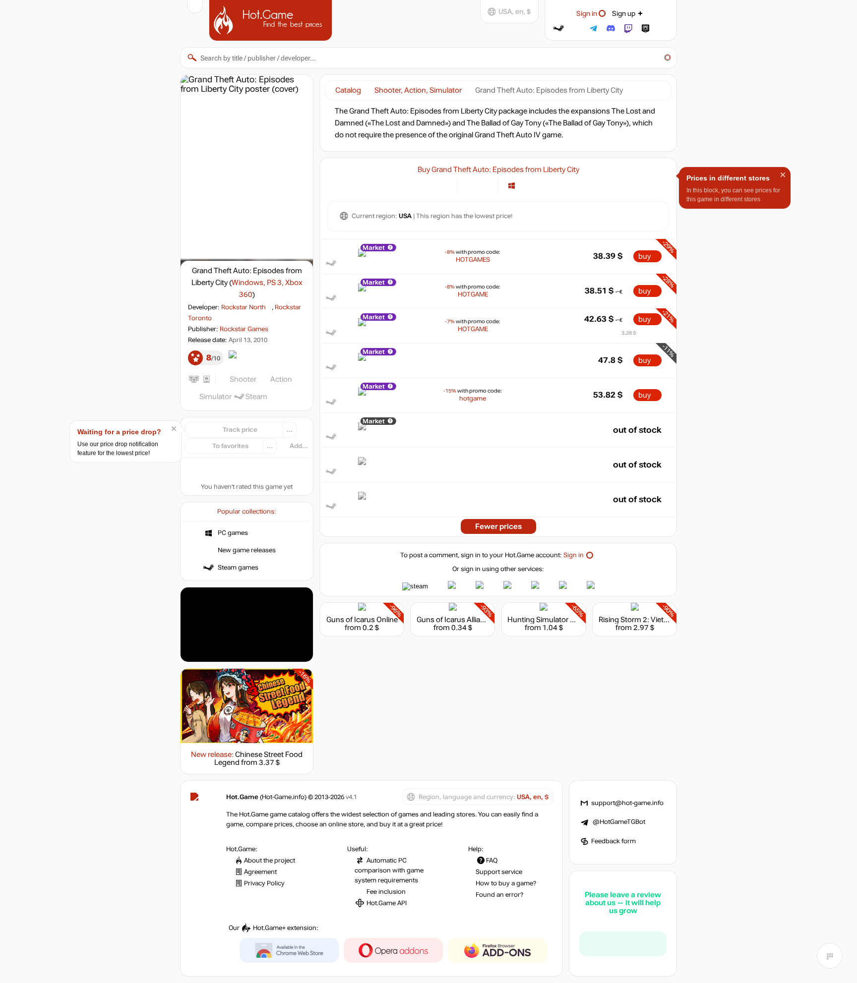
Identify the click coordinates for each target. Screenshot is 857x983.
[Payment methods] (443, 185)
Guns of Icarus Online (362, 620)
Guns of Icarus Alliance (454, 620)
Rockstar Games (244, 329)
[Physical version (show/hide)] (485, 185)
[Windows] (511, 185)
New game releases (246, 550)
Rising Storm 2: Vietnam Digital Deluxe (662, 620)
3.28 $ (628, 333)
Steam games (238, 567)
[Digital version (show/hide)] (470, 185)
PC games (232, 532)
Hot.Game (272, 19)
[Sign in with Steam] (558, 28)
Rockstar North (243, 307)
